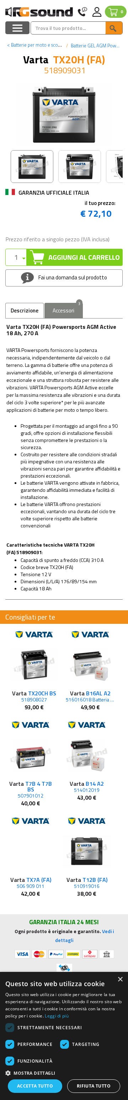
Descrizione (24, 310)
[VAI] (113, 28)
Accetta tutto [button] (35, 1086)
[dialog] (64, 1036)
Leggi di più (57, 1016)
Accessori (66, 309)
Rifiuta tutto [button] (94, 1086)
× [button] (120, 979)
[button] (64, 1072)
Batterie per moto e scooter (36, 44)
